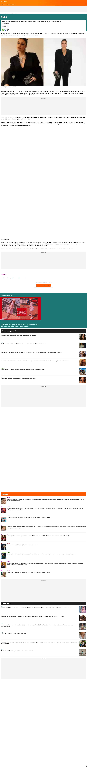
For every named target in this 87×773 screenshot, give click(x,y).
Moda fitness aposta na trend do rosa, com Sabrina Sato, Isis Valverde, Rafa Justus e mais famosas (20, 325)
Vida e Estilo (7, 13)
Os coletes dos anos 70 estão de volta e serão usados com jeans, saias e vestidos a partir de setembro (23, 343)
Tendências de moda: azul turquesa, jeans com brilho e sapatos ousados (17, 650)
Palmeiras (8, 552)
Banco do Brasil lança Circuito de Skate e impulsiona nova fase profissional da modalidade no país (23, 369)
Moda (19, 13)
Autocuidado (13, 13)
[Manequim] (3, 275)
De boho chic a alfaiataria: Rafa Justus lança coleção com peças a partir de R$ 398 (19, 378)
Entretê (8, 570)
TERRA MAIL (3, 4)
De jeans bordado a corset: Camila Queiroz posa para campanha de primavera (18, 335)
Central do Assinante (11, 4)
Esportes (2, 368)
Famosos (8, 497)
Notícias (8, 543)
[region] (43, 770)
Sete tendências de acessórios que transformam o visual (13, 633)
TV (7, 534)
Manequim (10, 278)
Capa (2, 13)
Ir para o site (6, 1)
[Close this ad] (86, 766)
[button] (1, 1)
